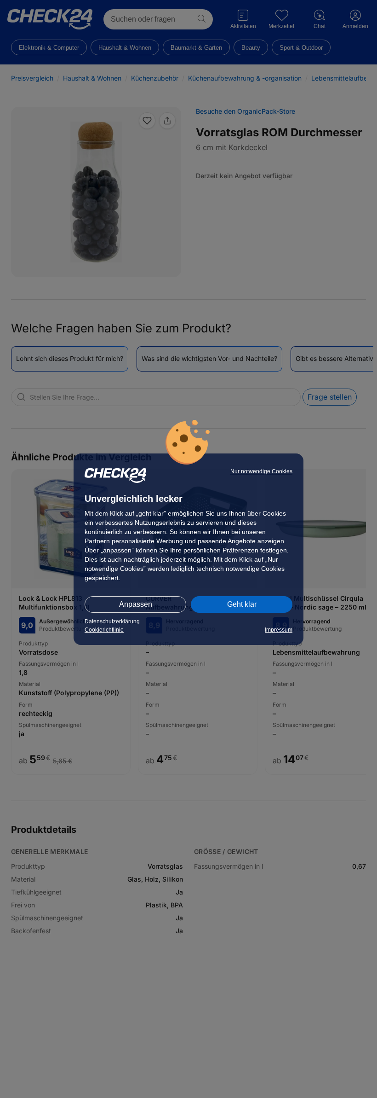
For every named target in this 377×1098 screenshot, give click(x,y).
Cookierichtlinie (104, 630)
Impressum (278, 630)
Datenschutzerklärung (112, 621)
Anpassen (135, 604)
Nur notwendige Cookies (261, 471)
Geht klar (242, 604)
